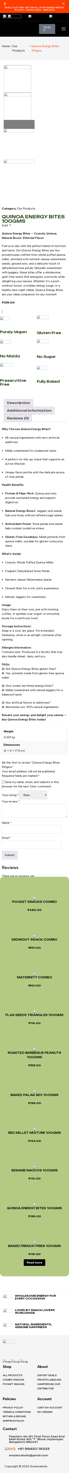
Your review (11, 801)
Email (6, 838)
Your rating (10, 795)
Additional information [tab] (29, 410)
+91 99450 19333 (33, 1448)
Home (6, 46)
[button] (63, 4)
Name (7, 822)
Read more (35, 1262)
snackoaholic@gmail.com (28, 1455)
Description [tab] (18, 403)
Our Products (18, 48)
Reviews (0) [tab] (18, 418)
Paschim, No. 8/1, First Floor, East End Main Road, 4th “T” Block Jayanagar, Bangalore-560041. (37, 1439)
